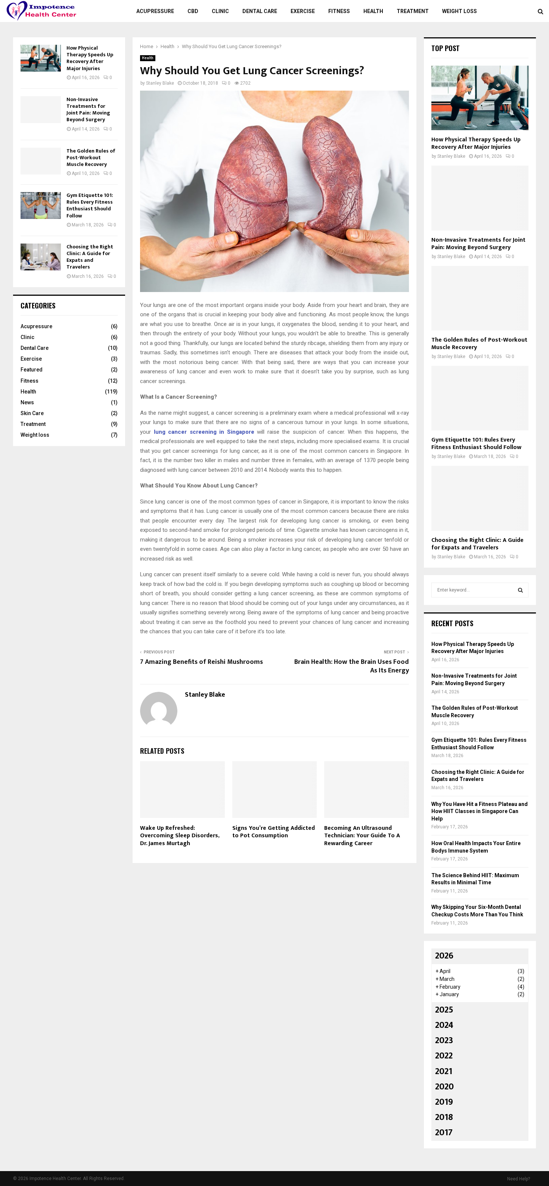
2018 (444, 1117)
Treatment (413, 11)
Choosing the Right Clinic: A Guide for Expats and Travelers (89, 257)
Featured (32, 370)
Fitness (339, 11)
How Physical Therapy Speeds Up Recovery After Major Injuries (89, 58)
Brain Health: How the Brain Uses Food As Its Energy (351, 666)
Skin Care (32, 413)
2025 (444, 1010)
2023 (444, 1040)
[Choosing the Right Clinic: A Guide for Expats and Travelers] (41, 257)
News (27, 402)
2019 (444, 1102)
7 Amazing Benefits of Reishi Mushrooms (201, 662)
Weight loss (459, 11)
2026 (444, 955)
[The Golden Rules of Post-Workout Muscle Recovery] (41, 161)
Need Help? (518, 1179)
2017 (444, 1132)
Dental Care (259, 11)
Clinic (220, 11)
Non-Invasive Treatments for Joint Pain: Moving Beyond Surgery (88, 109)
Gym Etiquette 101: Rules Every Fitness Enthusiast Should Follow (89, 205)
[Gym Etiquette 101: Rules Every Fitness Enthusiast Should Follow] (41, 205)
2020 (444, 1086)
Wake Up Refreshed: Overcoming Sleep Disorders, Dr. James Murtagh (179, 836)
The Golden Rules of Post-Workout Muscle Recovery (90, 158)
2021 (443, 1071)
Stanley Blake (160, 83)
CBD (192, 11)
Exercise (303, 11)
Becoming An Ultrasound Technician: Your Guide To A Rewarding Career (362, 836)
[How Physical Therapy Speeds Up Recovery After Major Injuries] (41, 58)
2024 (444, 1025)
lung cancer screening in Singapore (204, 432)
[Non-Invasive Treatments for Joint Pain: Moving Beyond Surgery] (41, 109)
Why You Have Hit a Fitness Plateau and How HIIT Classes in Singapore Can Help (479, 811)
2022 (444, 1055)
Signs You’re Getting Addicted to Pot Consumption (273, 832)
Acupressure (155, 11)
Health (373, 11)
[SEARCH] (520, 590)
